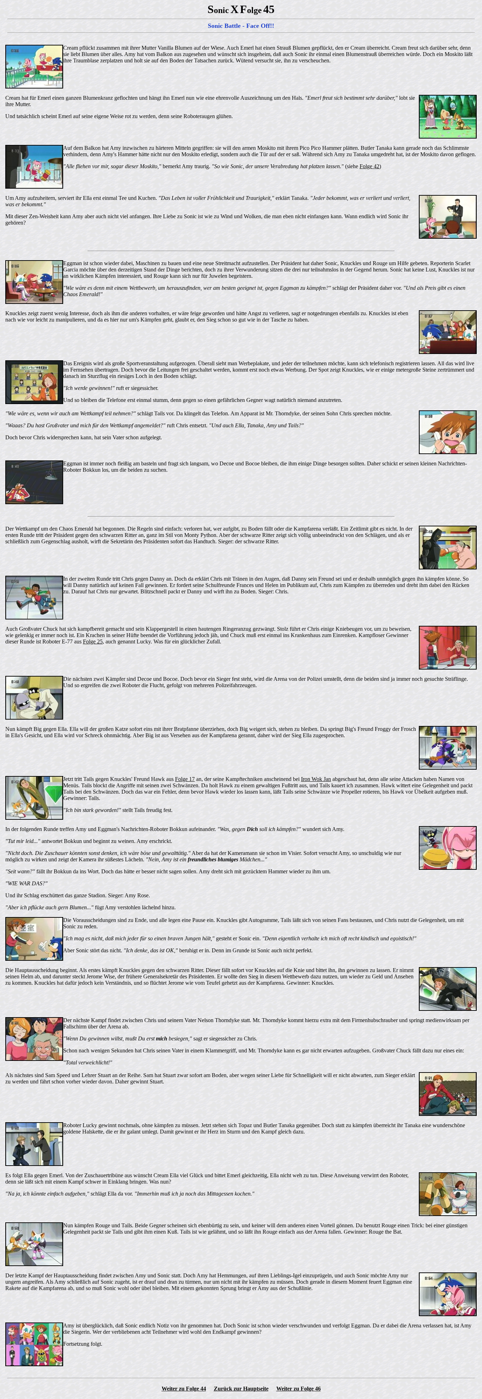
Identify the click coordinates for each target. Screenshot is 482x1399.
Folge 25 (93, 641)
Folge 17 (185, 779)
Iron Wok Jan (316, 779)
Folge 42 (369, 166)
